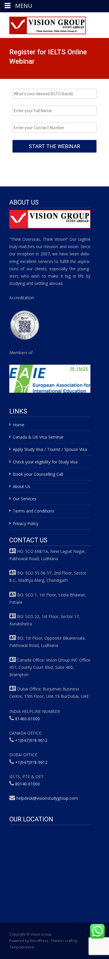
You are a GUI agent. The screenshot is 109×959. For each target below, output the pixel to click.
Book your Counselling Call (38, 474)
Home (18, 424)
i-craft (68, 940)
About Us (21, 486)
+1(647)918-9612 (31, 740)
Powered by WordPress (29, 940)
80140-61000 (27, 784)
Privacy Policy (25, 523)
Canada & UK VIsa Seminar (38, 437)
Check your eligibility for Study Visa (45, 462)
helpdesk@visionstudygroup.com (47, 798)
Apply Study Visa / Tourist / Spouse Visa (50, 449)
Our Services (24, 498)
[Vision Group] (43, 24)
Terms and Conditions (33, 511)
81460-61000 (27, 718)
